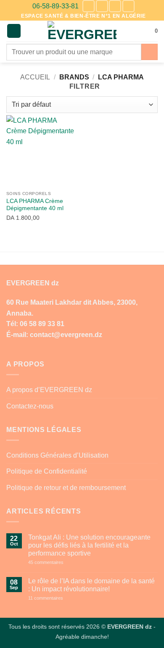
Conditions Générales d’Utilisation (57, 455)
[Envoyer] (149, 52)
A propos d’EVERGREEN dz (49, 389)
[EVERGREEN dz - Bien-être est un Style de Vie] (82, 31)
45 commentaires (61, 562)
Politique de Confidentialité (46, 471)
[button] (14, 31)
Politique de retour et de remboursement (66, 487)
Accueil (35, 77)
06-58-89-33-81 (55, 6)
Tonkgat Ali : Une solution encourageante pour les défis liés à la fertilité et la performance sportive (89, 545)
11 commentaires (61, 598)
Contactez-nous (29, 406)
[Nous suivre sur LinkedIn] (115, 6)
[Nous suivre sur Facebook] (88, 6)
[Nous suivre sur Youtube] (128, 6)
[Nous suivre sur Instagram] (102, 6)
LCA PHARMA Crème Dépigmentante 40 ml (34, 205)
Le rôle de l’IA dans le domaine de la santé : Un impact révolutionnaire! (91, 585)
